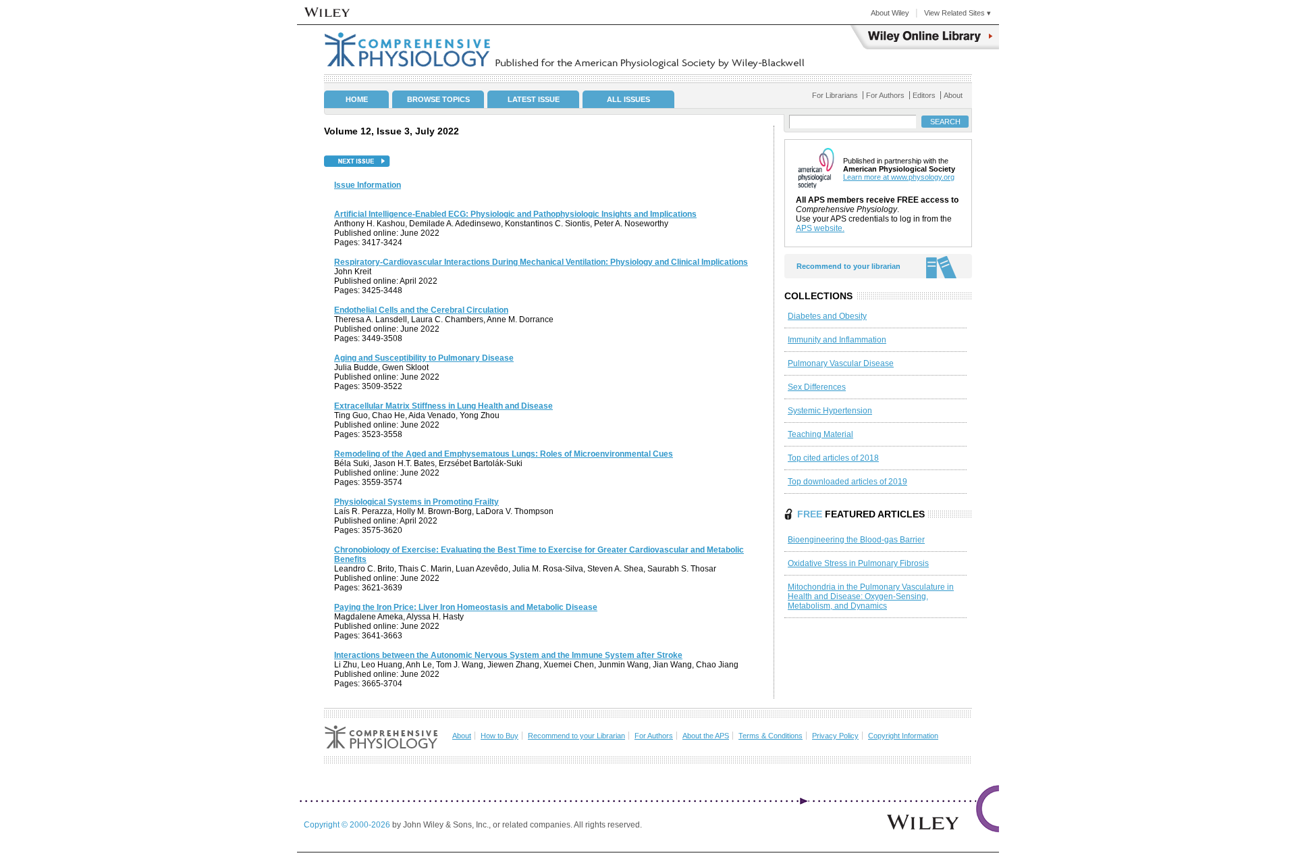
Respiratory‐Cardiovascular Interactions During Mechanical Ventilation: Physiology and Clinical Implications (541, 262)
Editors (924, 95)
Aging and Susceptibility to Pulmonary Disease (424, 358)
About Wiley (890, 13)
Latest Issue (534, 99)
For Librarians (835, 95)
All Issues (628, 99)
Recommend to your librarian (848, 266)
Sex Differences (817, 387)
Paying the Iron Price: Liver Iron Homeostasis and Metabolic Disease (465, 607)
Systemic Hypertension (830, 410)
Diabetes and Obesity (827, 316)
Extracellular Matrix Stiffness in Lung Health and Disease (443, 406)
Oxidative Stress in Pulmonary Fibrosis (858, 563)
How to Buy (499, 736)
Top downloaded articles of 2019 (847, 481)
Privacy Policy (835, 736)
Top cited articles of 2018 (833, 458)
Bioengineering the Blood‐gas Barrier (856, 539)
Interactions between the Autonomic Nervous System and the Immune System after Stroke (508, 655)
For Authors (885, 95)
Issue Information (367, 185)
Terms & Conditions (770, 736)
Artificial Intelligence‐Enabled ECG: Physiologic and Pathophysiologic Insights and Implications (515, 214)
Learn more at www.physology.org (898, 177)
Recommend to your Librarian (576, 736)
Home (357, 99)
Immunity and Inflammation (837, 340)
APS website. (820, 228)
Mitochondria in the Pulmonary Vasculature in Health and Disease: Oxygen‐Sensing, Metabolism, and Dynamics (871, 596)
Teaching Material (820, 434)
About (953, 95)
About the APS (705, 736)
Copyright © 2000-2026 (348, 825)
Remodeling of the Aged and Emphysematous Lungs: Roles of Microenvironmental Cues (503, 454)
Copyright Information (903, 736)
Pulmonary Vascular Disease (841, 363)
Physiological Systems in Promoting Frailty (416, 502)
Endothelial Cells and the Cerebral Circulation (421, 310)
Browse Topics (438, 99)
